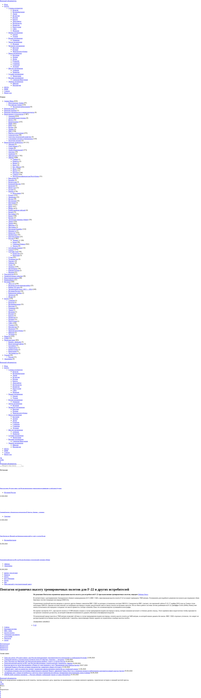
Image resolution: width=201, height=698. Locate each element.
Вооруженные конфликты (13, 142)
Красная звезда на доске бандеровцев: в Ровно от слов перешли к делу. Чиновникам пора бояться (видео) (42, 665)
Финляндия (17, 85)
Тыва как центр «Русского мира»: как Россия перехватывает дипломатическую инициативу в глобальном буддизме (31, 488)
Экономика (8, 359)
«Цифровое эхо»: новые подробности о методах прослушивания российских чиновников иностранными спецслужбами (47, 673)
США (15, 29)
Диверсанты (12, 347)
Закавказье (12, 197)
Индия (10, 199)
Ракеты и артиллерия (15, 133)
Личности (11, 295)
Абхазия (11, 144)
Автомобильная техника (17, 118)
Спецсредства (13, 135)
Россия (10, 238)
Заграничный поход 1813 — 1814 (20, 289)
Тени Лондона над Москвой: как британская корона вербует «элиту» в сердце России (22, 536)
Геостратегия (9, 274)
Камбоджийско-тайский (17, 210)
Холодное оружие (14, 140)
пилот (6, 640)
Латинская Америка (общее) (18, 220)
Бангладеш (12, 178)
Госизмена (12, 346)
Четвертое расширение (16, 46)
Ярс (5, 582)
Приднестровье (13, 236)
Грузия (10, 189)
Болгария (16, 55)
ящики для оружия (10, 573)
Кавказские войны (15, 293)
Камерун (16, 161)
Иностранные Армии (16, 103)
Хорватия (16, 72)
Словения (16, 65)
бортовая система (10, 629)
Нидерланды (17, 23)
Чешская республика (20, 51)
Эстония (16, 66)
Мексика (11, 225)
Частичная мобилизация (21, 107)
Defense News (143, 594)
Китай (10, 212)
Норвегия (16, 25)
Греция (15, 34)
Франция (16, 31)
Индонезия (12, 201)
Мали (15, 169)
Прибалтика (12, 235)
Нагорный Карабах (15, 229)
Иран (10, 206)
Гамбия (15, 159)
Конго (15, 165)
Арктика (11, 152)
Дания (15, 14)
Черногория (17, 76)
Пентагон (7, 638)
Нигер (15, 171)
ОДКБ (6, 338)
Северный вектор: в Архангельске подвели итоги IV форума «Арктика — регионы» (22, 512)
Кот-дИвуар (17, 167)
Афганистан (12, 156)
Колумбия (11, 214)
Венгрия (16, 48)
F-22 (34, 625)
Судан (10, 257)
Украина (11, 267)
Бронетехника (13, 122)
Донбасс (16, 240)
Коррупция (12, 351)
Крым (15, 242)
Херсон (15, 246)
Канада (15, 19)
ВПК (10, 125)
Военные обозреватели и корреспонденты (19, 112)
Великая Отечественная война (19, 285)
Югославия (17, 193)
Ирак (10, 204)
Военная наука (9, 108)
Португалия (17, 27)
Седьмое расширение (16, 74)
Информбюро (9, 280)
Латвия (15, 57)
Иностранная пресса (11, 278)
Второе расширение (15, 38)
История (7, 282)
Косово (11, 218)
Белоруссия (12, 182)
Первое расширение (15, 33)
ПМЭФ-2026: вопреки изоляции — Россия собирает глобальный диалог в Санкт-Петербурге (37, 675)
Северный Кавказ (19, 244)
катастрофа (8, 636)
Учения (7, 355)
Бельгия (15, 10)
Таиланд (11, 261)
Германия (16, 40)
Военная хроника (10, 110)
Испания (16, 44)
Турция (15, 36)
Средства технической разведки (19, 137)
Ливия (10, 223)
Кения (15, 163)
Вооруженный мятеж (16, 344)
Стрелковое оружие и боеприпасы (20, 139)
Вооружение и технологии (13, 114)
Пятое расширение (15, 53)
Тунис (10, 265)
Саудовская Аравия (15, 248)
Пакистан (11, 233)
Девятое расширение (15, 81)
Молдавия (12, 227)
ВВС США (8, 631)
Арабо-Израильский (15, 150)
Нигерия (16, 172)
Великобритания (18, 12)
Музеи (10, 297)
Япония (11, 272)
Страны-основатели (15, 8)
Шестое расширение (15, 68)
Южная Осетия (13, 270)
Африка (11, 157)
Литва (15, 59)
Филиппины (12, 268)
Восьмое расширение (16, 78)
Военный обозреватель (8, 1)
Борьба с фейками (14, 342)
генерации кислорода (12, 634)
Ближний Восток (14, 184)
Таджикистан (13, 259)
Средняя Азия (13, 251)
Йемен (10, 208)
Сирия (10, 250)
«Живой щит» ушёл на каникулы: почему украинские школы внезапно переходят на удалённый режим (41, 669)
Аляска (6, 627)
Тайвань (11, 263)
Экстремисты (13, 353)
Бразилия (11, 186)
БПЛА (6, 87)
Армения (11, 154)
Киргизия (16, 255)
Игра (6, 4)
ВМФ (6, 89)
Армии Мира (9, 101)
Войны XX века (14, 287)
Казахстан (16, 253)
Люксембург (17, 21)
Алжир (10, 148)
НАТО (6, 6)
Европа (11, 191)
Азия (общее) (13, 146)
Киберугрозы (13, 349)
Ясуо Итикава (9, 578)
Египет (11, 195)
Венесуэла (8, 93)
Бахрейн (11, 180)
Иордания (11, 203)
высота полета (9, 633)
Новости (7, 336)
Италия (15, 18)
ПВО (10, 131)
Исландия (16, 16)
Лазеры (11, 129)
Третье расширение (15, 42)
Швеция (15, 83)
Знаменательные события (13, 276)
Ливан (10, 221)
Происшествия (9, 340)
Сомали (7, 91)
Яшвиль (7, 575)
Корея (10, 216)
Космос (11, 127)
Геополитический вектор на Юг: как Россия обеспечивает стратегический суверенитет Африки (25, 559)
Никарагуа (12, 231)
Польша (15, 49)
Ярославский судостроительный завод (18, 584)
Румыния (16, 61)
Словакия (16, 63)
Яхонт (6, 577)
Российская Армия (15, 105)
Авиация (11, 116)
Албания (16, 70)
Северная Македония (20, 80)
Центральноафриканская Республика (26, 176)
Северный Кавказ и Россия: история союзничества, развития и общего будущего (33, 667)
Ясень (6, 580)
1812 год (11, 283)
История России (14, 291)
